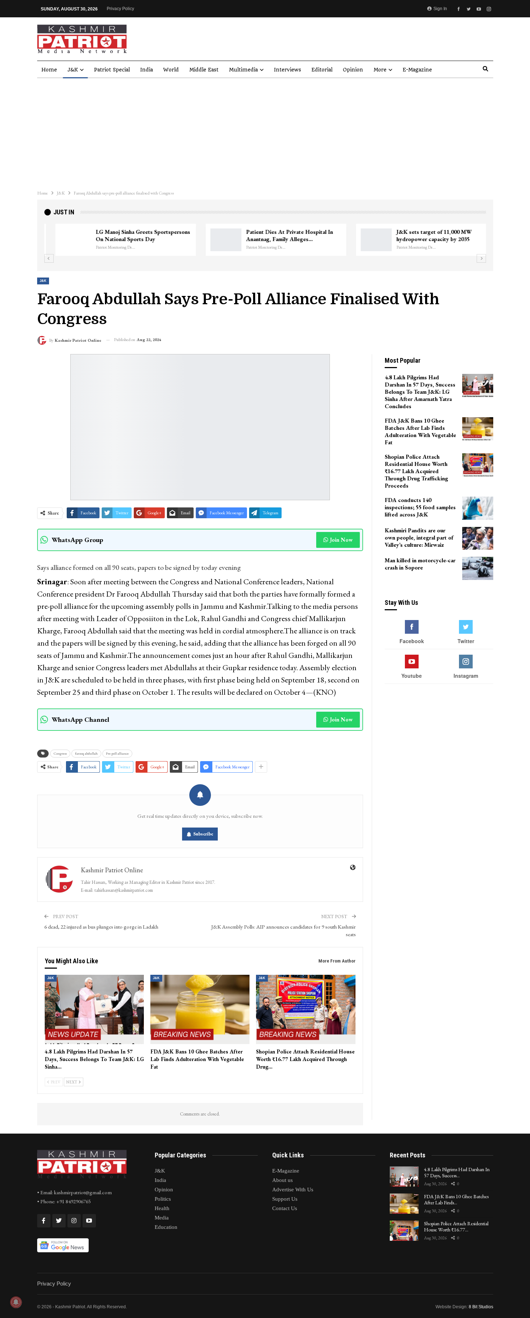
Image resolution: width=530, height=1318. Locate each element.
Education (166, 1227)
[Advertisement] (265, 132)
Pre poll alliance (117, 753)
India (146, 70)
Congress (60, 753)
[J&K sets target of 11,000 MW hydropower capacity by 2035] (365, 240)
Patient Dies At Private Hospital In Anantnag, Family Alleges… (278, 235)
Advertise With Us (292, 1189)
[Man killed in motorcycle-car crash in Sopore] (477, 568)
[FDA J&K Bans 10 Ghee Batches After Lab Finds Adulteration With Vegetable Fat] (199, 1009)
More (380, 70)
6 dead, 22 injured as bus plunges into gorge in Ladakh (101, 926)
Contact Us (284, 1208)
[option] (265, 240)
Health (162, 1208)
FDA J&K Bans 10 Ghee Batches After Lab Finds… (456, 1199)
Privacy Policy (120, 8)
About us (282, 1180)
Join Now (341, 539)
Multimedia (243, 70)
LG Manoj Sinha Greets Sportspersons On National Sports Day (132, 235)
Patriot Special (112, 70)
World (171, 70)
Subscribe (203, 834)
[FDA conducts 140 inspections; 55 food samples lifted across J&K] (477, 508)
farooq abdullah (86, 753)
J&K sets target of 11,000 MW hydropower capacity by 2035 (423, 235)
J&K (72, 70)
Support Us (284, 1199)
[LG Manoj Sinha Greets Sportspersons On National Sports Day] (64, 240)
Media (162, 1218)
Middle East (203, 70)
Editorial (322, 70)
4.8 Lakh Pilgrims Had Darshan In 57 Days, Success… (457, 1172)
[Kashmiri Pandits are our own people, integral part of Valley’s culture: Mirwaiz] (477, 538)
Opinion (353, 70)
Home (49, 70)
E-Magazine (417, 70)
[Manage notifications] (16, 1302)
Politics (163, 1199)
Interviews (287, 70)
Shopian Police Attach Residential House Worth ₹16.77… (456, 1226)
